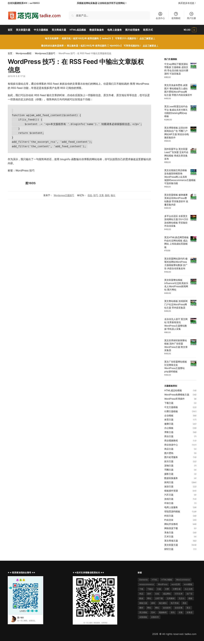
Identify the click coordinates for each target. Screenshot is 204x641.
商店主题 (168, 448)
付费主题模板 (171, 411)
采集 (181, 612)
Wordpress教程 (23, 53)
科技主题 (168, 515)
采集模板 (143, 617)
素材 (141, 607)
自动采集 (179, 607)
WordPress (162, 584)
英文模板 (143, 612)
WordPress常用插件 (174, 398)
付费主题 (177, 589)
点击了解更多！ (147, 38)
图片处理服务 (171, 457)
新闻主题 (168, 482)
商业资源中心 (171, 444)
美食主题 (168, 532)
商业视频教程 (171, 440)
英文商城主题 (171, 540)
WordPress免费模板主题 (176, 394)
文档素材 (171, 598)
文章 (101, 195)
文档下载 (159, 598)
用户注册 (191, 18)
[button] (190, 30)
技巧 (95, 195)
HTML (154, 579)
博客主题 (168, 432)
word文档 (175, 584)
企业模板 (168, 415)
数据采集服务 (171, 478)
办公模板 (168, 428)
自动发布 (167, 607)
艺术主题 (168, 536)
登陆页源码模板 (172, 511)
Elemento (143, 579)
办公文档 (188, 589)
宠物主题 (168, 465)
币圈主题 (168, 469)
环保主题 (168, 503)
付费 (167, 589)
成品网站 (167, 593)
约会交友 (168, 519)
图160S (30, 183)
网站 (149, 607)
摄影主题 (168, 473)
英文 (188, 607)
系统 (184, 603)
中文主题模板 (171, 407)
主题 (159, 589)
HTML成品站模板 (173, 390)
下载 (141, 589)
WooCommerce (183, 579)
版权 (107, 195)
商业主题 (168, 436)
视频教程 (163, 612)
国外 (149, 593)
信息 (90, 195)
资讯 (173, 612)
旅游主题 (168, 486)
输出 (113, 195)
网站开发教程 (171, 524)
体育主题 (168, 419)
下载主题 (168, 403)
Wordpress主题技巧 (45, 53)
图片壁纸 (168, 453)
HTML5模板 (166, 579)
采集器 (189, 612)
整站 (149, 598)
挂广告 (189, 593)
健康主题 (168, 423)
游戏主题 (168, 498)
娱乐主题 (168, 461)
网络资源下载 (171, 528)
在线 (157, 593)
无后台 (181, 598)
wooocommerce (146, 584)
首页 (10, 53)
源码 (153, 603)
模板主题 (143, 603)
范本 (153, 612)
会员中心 (160, 18)
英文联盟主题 (171, 544)
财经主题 (168, 549)
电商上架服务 (171, 507)
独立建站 (163, 603)
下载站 (150, 589)
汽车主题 (168, 494)
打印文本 (179, 593)
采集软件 (155, 617)
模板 (190, 598)
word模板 (188, 584)
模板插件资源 (171, 490)
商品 (141, 593)
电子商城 (175, 603)
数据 (141, 598)
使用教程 (175, 18)
